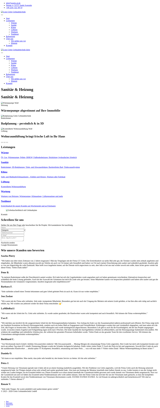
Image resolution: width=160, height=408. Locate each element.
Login (8, 406)
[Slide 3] (7, 142)
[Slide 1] (2, 142)
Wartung (14, 32)
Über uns (9, 39)
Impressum (9, 403)
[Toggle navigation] (2, 14)
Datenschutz (9, 404)
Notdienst (15, 34)
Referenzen (10, 36)
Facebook (6, 393)
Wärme (14, 23)
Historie (14, 43)
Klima (13, 27)
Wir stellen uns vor (18, 41)
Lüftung (14, 30)
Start (8, 18)
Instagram (6, 398)
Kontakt (9, 45)
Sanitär (13, 25)
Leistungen (10, 21)
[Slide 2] (5, 142)
